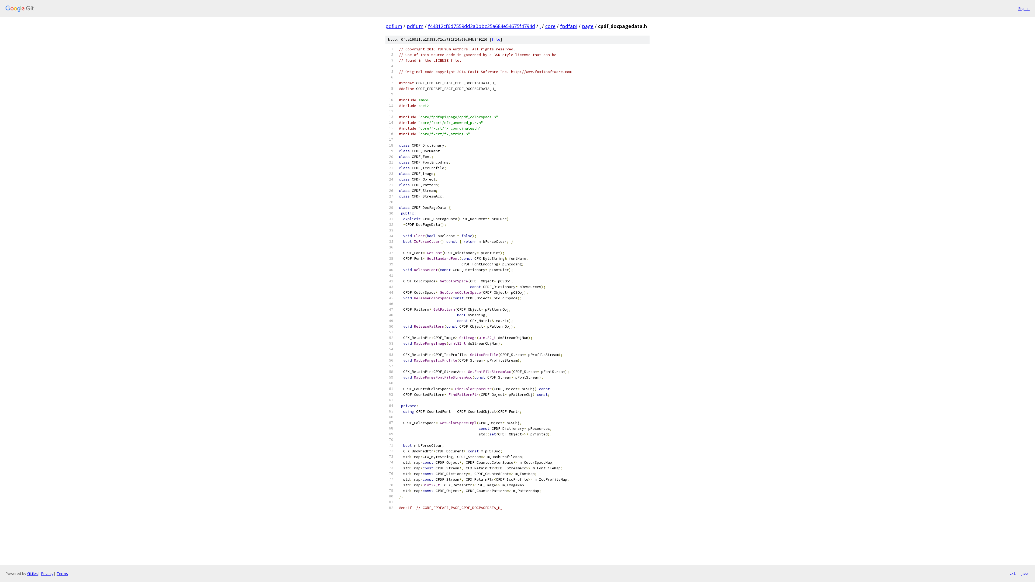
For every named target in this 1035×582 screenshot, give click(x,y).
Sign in (1024, 8)
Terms (62, 573)
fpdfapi (568, 26)
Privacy (47, 573)
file (496, 39)
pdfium (393, 26)
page (588, 26)
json (1025, 573)
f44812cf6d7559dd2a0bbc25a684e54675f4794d (481, 26)
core (550, 26)
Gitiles (32, 573)
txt (1012, 573)
